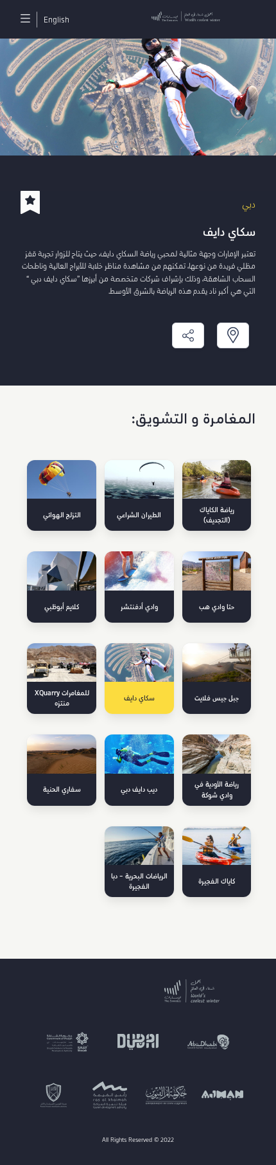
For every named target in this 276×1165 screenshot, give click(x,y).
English (56, 19)
